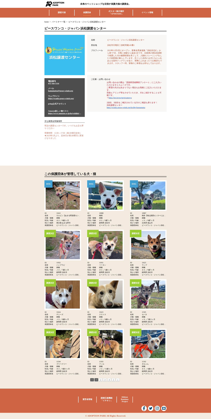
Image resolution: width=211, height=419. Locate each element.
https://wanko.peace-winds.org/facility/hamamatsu (126, 108)
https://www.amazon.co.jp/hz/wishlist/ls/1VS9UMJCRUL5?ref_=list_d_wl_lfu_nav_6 (64, 113)
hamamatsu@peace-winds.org (60, 91)
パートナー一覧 (58, 22)
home (46, 22)
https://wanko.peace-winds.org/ (61, 98)
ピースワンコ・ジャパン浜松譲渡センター (72, 225)
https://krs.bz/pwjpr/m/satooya (120, 98)
